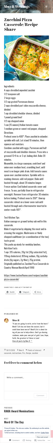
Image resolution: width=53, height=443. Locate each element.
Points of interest (34, 350)
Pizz (23, 352)
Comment (40, 395)
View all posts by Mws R (21, 340)
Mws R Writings (17, 6)
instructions (16, 352)
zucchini (35, 352)
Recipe (28, 352)
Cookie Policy (45, 432)
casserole (7, 352)
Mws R (21, 350)
